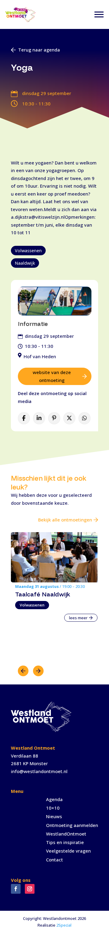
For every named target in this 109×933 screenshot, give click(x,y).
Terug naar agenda (39, 50)
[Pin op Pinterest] (54, 418)
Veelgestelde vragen (68, 851)
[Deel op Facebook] (24, 418)
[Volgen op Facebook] (16, 889)
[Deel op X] (69, 418)
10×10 (53, 808)
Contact (54, 860)
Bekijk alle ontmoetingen (65, 520)
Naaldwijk (25, 263)
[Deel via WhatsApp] (84, 418)
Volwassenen (28, 250)
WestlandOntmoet (66, 834)
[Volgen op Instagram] (30, 889)
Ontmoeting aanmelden (72, 825)
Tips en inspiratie (65, 842)
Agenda (54, 799)
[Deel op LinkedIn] (39, 418)
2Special (63, 925)
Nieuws (54, 816)
